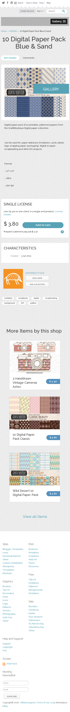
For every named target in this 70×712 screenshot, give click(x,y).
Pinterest (11, 2)
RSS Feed (12, 663)
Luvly (52, 702)
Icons (5, 552)
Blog (6, 706)
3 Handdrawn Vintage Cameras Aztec (25, 382)
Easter (32, 613)
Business (33, 549)
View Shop (37, 278)
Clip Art (6, 590)
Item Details (10, 58)
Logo (5, 603)
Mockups (7, 573)
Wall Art (33, 559)
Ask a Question (37, 284)
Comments (28, 58)
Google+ (15, 2)
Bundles (33, 606)
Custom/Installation (13, 563)
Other (6, 559)
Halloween (34, 620)
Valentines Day (36, 627)
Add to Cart (42, 225)
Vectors (6, 610)
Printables (34, 552)
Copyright (8, 647)
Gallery (51, 89)
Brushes (7, 586)
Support (7, 643)
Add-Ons (7, 617)
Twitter (3, 2)
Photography (9, 614)
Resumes (33, 566)
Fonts (5, 596)
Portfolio (13, 31)
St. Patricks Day (36, 623)
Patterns (7, 607)
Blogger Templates (13, 549)
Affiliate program (27, 702)
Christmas (34, 610)
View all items (35, 516)
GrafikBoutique (34, 273)
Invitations (34, 556)
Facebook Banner (12, 556)
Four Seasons (35, 617)
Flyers (32, 563)
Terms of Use (43, 702)
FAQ (5, 650)
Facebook (7, 2)
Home (4, 31)
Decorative (8, 593)
